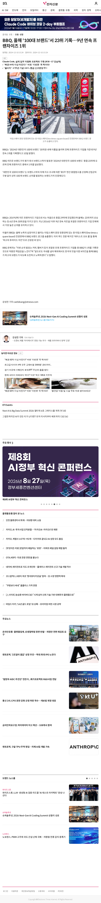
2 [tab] (44, 504)
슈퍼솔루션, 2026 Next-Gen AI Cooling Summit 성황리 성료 (58, 316)
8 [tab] (59, 504)
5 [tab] (51, 504)
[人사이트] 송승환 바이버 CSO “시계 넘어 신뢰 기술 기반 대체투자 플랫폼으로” (40, 595)
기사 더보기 (28, 338)
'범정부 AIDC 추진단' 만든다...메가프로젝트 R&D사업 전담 (29, 679)
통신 (44, 10)
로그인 (5, 891)
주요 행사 (7, 442)
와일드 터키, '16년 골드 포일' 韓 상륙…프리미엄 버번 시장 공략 (33, 604)
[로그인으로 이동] (96, 3)
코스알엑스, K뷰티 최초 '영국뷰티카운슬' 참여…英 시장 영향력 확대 (35, 576)
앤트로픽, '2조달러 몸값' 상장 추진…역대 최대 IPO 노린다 (29, 654)
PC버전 (61, 891)
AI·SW (5, 10)
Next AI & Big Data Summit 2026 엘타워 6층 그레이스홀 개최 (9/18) (34, 410)
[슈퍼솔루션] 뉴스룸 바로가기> (42, 320)
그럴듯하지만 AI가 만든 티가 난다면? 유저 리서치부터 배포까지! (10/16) (35, 416)
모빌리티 (34, 10)
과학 (76, 10)
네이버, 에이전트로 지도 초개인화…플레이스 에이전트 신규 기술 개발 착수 (38, 567)
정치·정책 (86, 10)
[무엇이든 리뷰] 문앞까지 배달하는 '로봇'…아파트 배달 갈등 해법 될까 (36, 548)
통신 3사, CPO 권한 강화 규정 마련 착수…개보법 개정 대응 (29, 700)
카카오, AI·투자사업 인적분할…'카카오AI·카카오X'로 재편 (31, 529)
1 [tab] (41, 504)
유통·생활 (19, 34)
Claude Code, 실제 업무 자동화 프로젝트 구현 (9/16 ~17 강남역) (31, 61)
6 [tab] (54, 504)
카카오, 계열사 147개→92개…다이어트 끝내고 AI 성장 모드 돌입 (34, 539)
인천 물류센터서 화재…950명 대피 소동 (23, 520)
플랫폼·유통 (64, 10)
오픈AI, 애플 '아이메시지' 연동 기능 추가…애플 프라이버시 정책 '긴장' (42, 340)
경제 (52, 10)
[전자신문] (50, 3)
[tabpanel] (50, 813)
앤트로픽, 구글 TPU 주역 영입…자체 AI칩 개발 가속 (26, 747)
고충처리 (41, 891)
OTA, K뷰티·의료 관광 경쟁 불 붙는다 (22, 557)
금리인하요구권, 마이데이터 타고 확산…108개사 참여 (27, 725)
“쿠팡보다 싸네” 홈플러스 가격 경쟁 (21, 585)
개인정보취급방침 (28, 891)
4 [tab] (49, 504)
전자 (24, 10)
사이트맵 (51, 891)
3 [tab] (46, 504)
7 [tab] (57, 504)
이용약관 (14, 891)
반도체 (15, 10)
